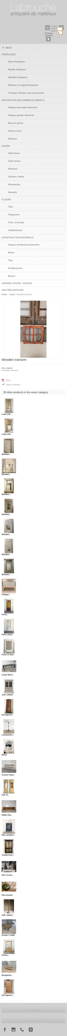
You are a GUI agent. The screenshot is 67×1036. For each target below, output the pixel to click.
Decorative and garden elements (23, 100)
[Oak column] (9, 906)
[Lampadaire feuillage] (9, 726)
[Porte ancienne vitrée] (9, 606)
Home (4, 294)
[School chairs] (9, 766)
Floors (6, 199)
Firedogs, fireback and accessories (26, 93)
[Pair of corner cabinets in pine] (9, 786)
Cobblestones (15, 230)
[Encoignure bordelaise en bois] (9, 706)
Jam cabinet (7, 695)
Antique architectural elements (23, 244)
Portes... (5, 955)
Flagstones (14, 214)
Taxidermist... (8, 855)
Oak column (7, 915)
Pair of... (5, 795)
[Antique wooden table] (9, 586)
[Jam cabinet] (9, 686)
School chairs (8, 775)
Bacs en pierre (15, 123)
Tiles (10, 206)
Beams (11, 276)
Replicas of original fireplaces (23, 85)
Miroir (4, 755)
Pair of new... (7, 875)
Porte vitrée (7, 634)
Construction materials (17, 237)
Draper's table (8, 935)
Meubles (12, 192)
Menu (8, 47)
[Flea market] (9, 886)
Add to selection (11, 384)
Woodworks (14, 184)
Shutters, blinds (16, 176)
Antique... (6, 594)
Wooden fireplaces (17, 77)
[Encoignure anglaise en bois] (9, 987)
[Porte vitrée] (9, 626)
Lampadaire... (8, 735)
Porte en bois (8, 655)
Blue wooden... (8, 835)
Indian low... (7, 815)
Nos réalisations (12, 290)
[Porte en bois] (9, 646)
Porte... (5, 614)
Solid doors (14, 153)
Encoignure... (8, 715)
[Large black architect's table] (9, 666)
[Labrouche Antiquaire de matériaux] (33, 8)
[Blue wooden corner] (9, 826)
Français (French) (49, 34)
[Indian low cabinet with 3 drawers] (9, 806)
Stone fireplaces (16, 61)
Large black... (8, 675)
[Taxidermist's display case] (9, 846)
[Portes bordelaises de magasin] (9, 946)
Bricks (11, 252)
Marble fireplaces (17, 69)
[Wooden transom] (33, 329)
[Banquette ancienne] (9, 966)
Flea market (7, 895)
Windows (12, 168)
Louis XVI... (7, 414)
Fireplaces (9, 54)
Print (8, 380)
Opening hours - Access (17, 283)
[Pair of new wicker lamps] (9, 866)
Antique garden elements (21, 115)
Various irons (14, 131)
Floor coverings (16, 222)
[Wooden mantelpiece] (9, 446)
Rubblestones (15, 268)
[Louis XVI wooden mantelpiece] (9, 405)
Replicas (12, 138)
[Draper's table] (9, 926)
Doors (6, 146)
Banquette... (7, 975)
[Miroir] (9, 746)
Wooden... (6, 454)
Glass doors (14, 161)
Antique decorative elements (22, 107)
